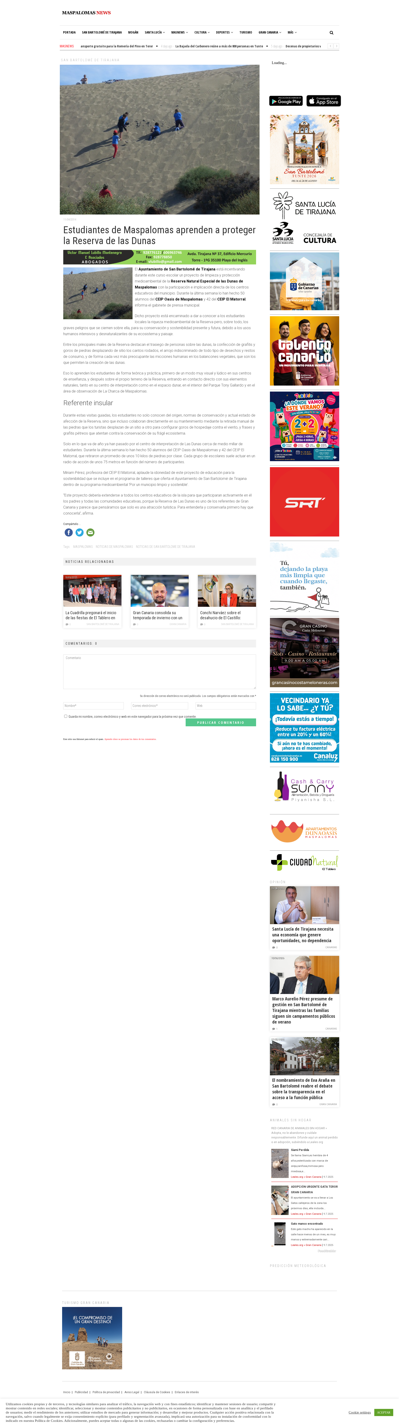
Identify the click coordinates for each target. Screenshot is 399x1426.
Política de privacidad (106, 1392)
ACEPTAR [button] (383, 1412)
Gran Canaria (268, 32)
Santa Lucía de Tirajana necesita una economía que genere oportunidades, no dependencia (302, 935)
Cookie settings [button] (360, 1412)
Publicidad (81, 1392)
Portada (69, 32)
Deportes (223, 32)
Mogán (133, 32)
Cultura (200, 32)
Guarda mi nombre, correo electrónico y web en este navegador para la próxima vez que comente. (132, 716)
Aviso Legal (131, 1392)
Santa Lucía (153, 32)
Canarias (331, 947)
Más (290, 32)
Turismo (245, 32)
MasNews (178, 32)
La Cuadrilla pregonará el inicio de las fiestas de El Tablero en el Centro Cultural (91, 615)
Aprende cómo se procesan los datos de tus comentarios (130, 739)
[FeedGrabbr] (304, 1251)
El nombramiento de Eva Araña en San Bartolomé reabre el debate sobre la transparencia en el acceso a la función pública (303, 1089)
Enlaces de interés (187, 1392)
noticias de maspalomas (114, 547)
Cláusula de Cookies (157, 1392)
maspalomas (83, 547)
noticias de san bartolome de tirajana (165, 547)
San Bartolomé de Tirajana (102, 32)
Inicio (66, 1392)
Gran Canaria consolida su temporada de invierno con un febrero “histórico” (157, 615)
